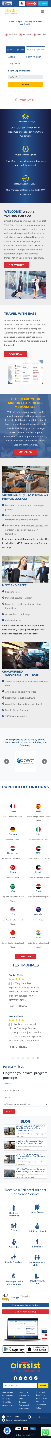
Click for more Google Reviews (26, 1305)
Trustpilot (25, 1296)
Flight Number (33, 56)
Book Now (43, 3)
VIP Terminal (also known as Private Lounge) (25, 497)
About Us (6, 1399)
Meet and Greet (14, 585)
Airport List (6, 1402)
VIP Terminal (7, 1395)
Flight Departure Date (19, 70)
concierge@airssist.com (40, 1417)
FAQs (21, 1399)
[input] (25, 77)
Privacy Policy (8, 1405)
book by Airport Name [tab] (37, 50)
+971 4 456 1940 (12, 1417)
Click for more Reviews (25, 1311)
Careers (22, 1402)
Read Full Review (17, 1005)
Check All (25, 956)
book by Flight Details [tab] (17, 50)
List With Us (24, 1395)
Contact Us (25, 452)
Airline (11, 56)
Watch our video (27, 99)
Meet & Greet (7, 1392)
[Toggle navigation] (42, 11)
